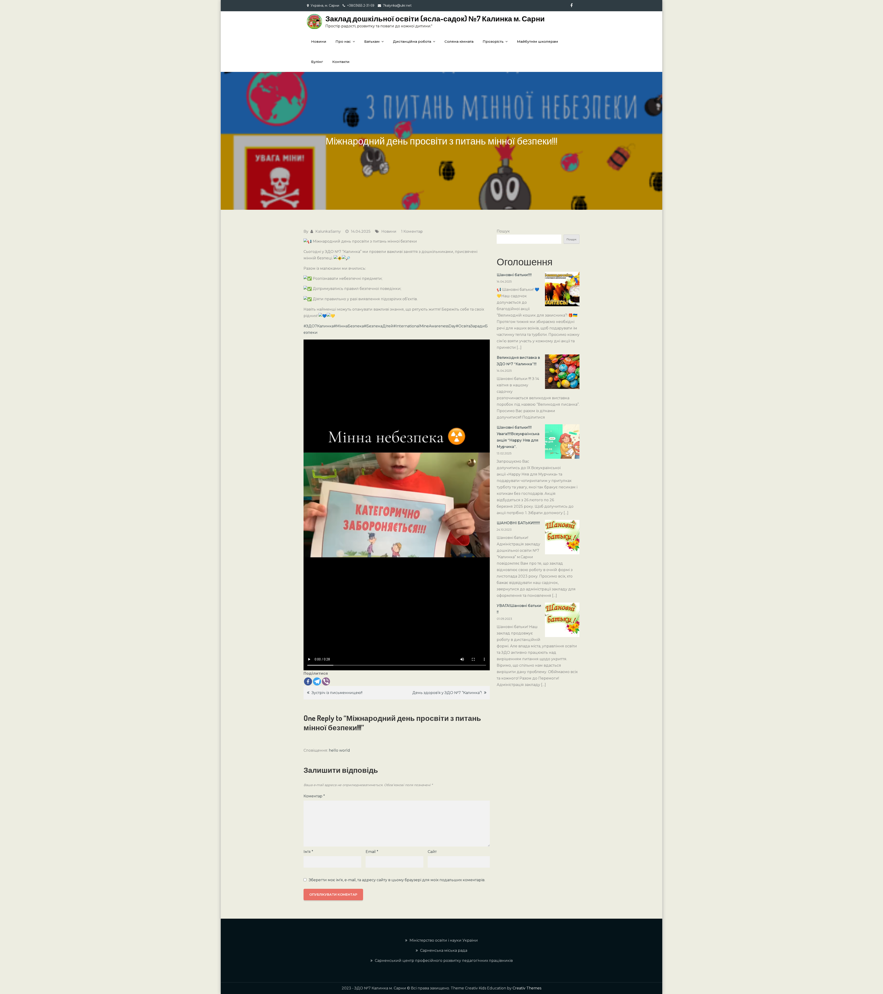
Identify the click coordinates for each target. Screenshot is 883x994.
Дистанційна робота (412, 41)
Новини (318, 41)
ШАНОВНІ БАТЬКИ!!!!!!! (518, 523)
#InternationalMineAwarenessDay (424, 326)
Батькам (372, 41)
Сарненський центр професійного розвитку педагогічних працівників (444, 960)
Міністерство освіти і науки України (444, 940)
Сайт (432, 852)
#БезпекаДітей (378, 326)
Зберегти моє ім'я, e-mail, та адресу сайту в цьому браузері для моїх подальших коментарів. (397, 880)
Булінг (317, 61)
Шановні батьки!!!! (514, 275)
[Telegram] (317, 681)
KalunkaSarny (328, 231)
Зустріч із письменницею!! (337, 693)
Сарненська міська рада (443, 950)
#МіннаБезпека (349, 326)
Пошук (503, 231)
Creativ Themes (527, 988)
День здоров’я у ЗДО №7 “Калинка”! (447, 693)
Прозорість (493, 41)
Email (372, 852)
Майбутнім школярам (537, 41)
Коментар (314, 796)
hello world (339, 750)
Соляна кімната (458, 41)
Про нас (343, 41)
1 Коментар (412, 231)
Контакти (341, 61)
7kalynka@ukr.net (397, 5)
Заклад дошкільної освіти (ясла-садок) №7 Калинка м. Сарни (435, 18)
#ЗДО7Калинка (319, 326)
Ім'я (308, 852)
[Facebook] (308, 681)
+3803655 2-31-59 (360, 5)
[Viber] (326, 681)
